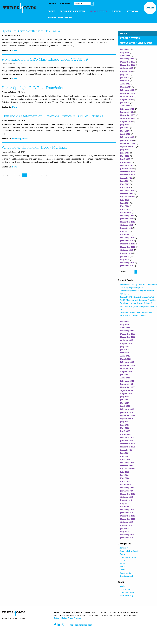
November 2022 (127, 144)
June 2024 (125, 103)
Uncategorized (126, 576)
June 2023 (125, 128)
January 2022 (126, 169)
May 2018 (124, 260)
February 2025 (127, 90)
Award (122, 554)
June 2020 (125, 203)
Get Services (65, 4)
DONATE (150, 8)
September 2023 (128, 118)
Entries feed (125, 589)
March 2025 (125, 87)
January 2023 (126, 140)
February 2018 (127, 263)
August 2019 (126, 228)
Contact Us (52, 4)
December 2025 (127, 62)
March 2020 (125, 213)
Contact (135, 612)
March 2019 (125, 235)
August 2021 (126, 178)
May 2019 (124, 231)
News (14, 51)
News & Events (90, 612)
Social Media (125, 573)
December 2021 (127, 172)
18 (19, 175)
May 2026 (124, 53)
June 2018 (125, 257)
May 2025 (124, 81)
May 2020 (124, 206)
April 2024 (125, 106)
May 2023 (124, 131)
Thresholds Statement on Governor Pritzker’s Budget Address (52, 116)
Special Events (130, 38)
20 (30, 175)
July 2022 (124, 150)
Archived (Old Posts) (129, 551)
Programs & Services (72, 612)
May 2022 (124, 156)
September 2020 (128, 197)
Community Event (128, 557)
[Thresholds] (19, 8)
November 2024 (127, 93)
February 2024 (127, 109)
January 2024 (126, 112)
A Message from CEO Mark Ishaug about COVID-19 (45, 60)
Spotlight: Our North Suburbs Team (31, 31)
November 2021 (127, 175)
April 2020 (125, 209)
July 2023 (124, 125)
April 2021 (125, 187)
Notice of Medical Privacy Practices (67, 618)
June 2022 (125, 153)
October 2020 (126, 194)
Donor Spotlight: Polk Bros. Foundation (33, 88)
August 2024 (126, 100)
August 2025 (126, 71)
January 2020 (126, 219)
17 (14, 175)
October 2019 (126, 225)
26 (42, 175)
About (57, 612)
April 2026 (125, 56)
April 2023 (125, 134)
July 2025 (124, 75)
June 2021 (125, 181)
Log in (122, 586)
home (122, 567)
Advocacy (16, 139)
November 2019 (127, 222)
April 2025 (125, 84)
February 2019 (127, 238)
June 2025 (125, 78)
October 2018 (126, 250)
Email (122, 560)
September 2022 (128, 147)
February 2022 (127, 165)
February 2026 (127, 59)
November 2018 (127, 247)
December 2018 (127, 244)
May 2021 (124, 184)
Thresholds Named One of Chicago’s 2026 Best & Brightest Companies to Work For (138, 306)
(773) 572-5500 (93, 615)
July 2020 (124, 200)
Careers (103, 612)
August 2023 (126, 122)
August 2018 (126, 253)
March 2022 (125, 162)
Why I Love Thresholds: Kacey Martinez (34, 148)
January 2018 (126, 266)
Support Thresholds (119, 612)
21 (35, 175)
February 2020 (127, 216)
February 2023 (127, 137)
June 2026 (125, 49)
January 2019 (126, 241)
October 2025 (126, 68)
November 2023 (127, 115)
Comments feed (127, 592)
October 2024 (126, 96)
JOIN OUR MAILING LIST (81, 625)
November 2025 (127, 65)
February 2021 (127, 191)
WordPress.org (126, 596)
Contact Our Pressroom (136, 43)
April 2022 (125, 159)
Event (122, 564)
